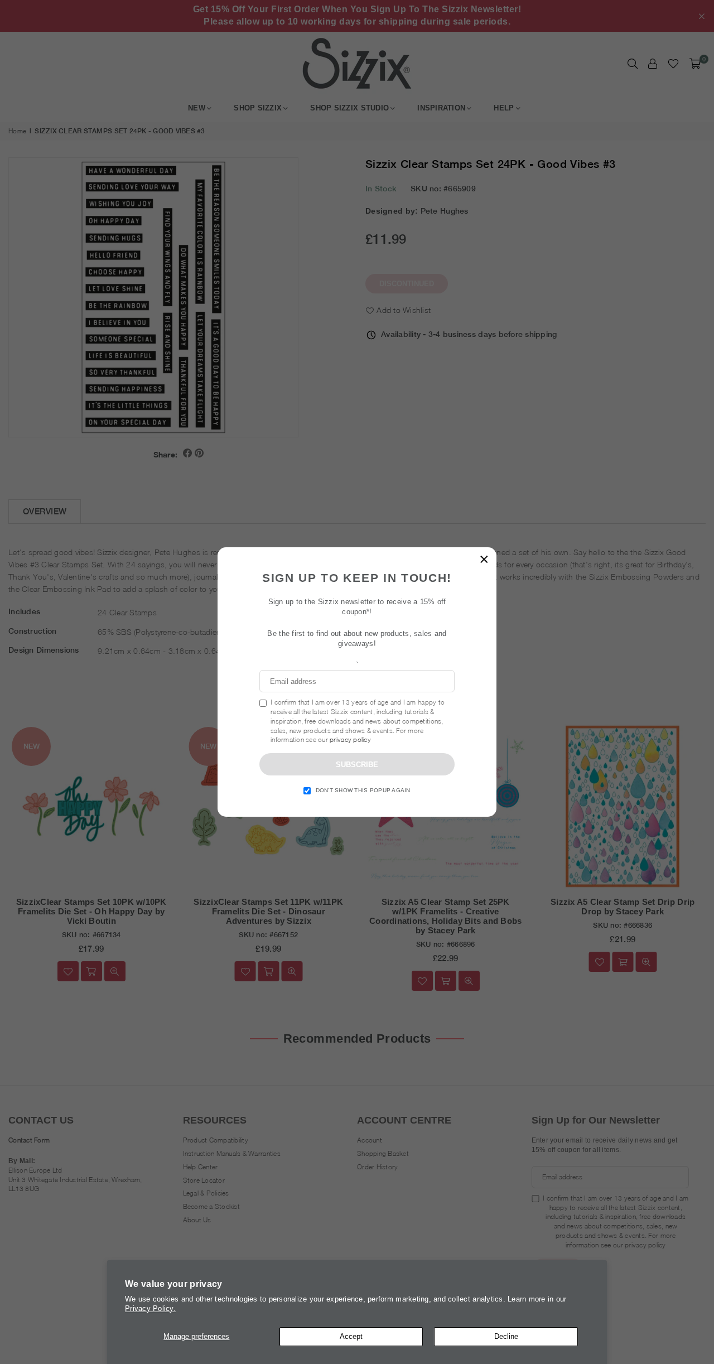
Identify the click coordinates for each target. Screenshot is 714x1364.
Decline (506, 1336)
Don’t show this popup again (363, 790)
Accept (351, 1336)
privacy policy (350, 739)
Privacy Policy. (150, 1308)
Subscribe (357, 764)
